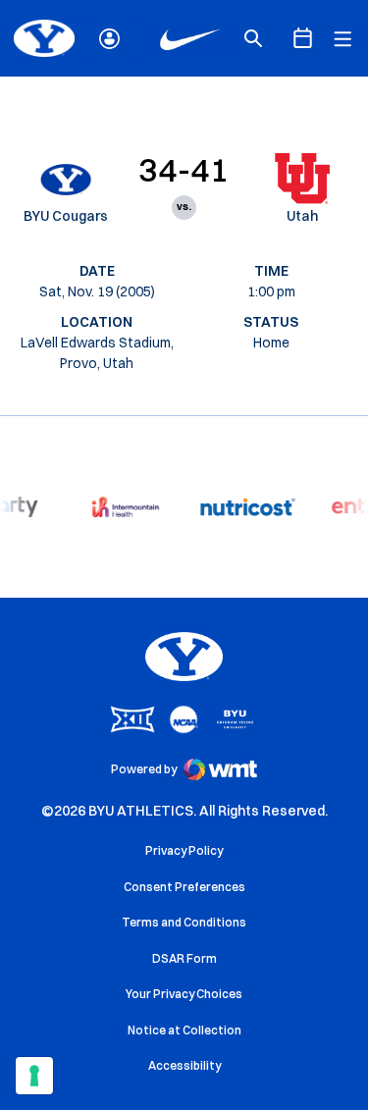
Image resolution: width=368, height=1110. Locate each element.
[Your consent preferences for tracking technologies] (34, 1075)
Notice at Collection (184, 1030)
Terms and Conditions (184, 922)
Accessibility (184, 1065)
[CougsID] (109, 39)
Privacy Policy (184, 850)
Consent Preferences (184, 886)
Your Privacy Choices (184, 993)
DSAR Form (184, 958)
